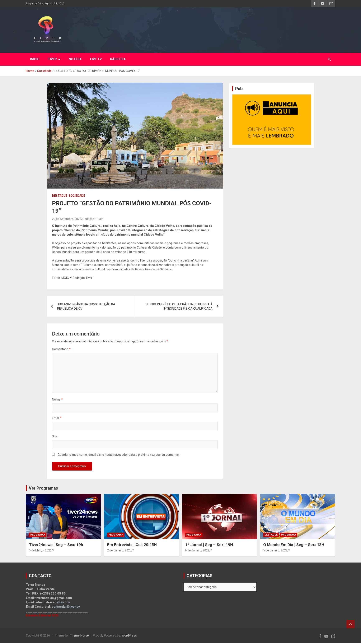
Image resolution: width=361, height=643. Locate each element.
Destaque (59, 195)
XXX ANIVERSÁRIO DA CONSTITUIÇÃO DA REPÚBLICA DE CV (86, 306)
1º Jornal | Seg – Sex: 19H (209, 544)
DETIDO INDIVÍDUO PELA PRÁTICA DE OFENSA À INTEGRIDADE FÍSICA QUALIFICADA (179, 306)
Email (57, 418)
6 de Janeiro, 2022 (197, 550)
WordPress (129, 635)
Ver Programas (43, 488)
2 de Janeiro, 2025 (119, 550)
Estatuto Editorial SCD (42, 615)
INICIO (34, 59)
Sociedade (77, 195)
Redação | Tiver (93, 219)
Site (54, 436)
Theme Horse (79, 635)
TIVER (52, 59)
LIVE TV (96, 59)
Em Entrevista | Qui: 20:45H (132, 544)
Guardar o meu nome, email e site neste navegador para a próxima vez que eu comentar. (118, 455)
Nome (57, 399)
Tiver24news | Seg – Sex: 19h (56, 544)
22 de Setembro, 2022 (66, 219)
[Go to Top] (350, 624)
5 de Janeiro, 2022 (275, 550)
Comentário (61, 349)
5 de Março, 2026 (40, 550)
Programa (37, 534)
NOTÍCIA (75, 59)
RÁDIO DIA (118, 59)
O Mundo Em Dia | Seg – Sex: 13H (293, 544)
